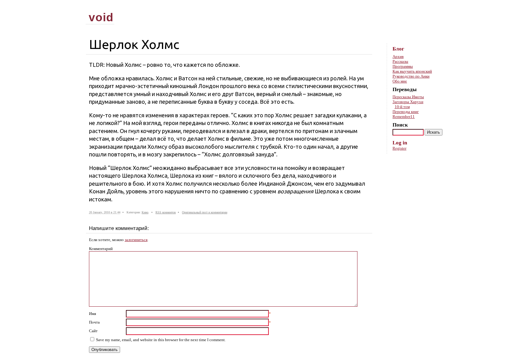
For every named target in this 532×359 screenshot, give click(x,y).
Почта (94, 322)
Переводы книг (406, 111)
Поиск (400, 125)
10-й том (402, 106)
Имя (92, 313)
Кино (145, 212)
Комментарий (101, 248)
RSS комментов (165, 212)
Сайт (93, 331)
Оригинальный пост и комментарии (204, 212)
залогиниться (136, 239)
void (101, 17)
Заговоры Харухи (408, 101)
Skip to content (436, 6)
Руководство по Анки (411, 76)
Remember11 (404, 116)
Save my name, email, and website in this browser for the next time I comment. (161, 339)
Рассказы (400, 61)
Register (399, 148)
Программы (403, 66)
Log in (400, 143)
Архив (398, 56)
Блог (398, 49)
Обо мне (400, 81)
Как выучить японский (412, 71)
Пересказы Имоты (408, 97)
